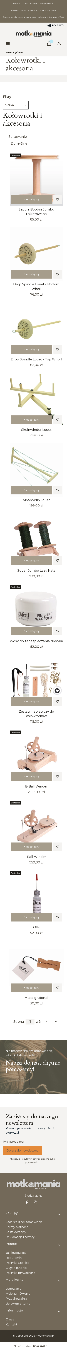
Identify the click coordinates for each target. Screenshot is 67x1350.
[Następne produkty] (46, 1021)
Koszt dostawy (16, 1232)
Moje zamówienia (18, 1293)
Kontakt (11, 1324)
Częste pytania (16, 1268)
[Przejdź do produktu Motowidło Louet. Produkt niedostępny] (36, 470)
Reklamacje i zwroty (20, 1237)
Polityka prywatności (21, 1273)
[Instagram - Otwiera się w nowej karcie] (35, 1202)
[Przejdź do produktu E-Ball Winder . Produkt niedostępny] (36, 756)
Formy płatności (17, 1227)
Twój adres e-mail (13, 1141)
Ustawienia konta (18, 1303)
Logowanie (13, 1288)
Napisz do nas (16, 1081)
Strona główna (14, 52)
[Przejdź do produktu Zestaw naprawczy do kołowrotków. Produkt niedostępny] (36, 681)
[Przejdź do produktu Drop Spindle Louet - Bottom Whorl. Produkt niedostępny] (36, 254)
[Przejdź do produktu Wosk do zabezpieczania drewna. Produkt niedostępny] (36, 611)
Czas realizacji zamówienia (24, 1222)
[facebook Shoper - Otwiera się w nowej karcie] (27, 1202)
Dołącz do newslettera (23, 1150)
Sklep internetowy (29, 1346)
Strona (18, 1021)
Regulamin (14, 1258)
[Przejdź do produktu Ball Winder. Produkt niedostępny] (36, 826)
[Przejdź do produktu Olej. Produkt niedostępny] (36, 897)
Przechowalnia (16, 1298)
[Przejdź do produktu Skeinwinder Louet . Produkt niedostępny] (36, 399)
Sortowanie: (18, 136)
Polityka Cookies (17, 1263)
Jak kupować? (16, 1253)
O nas (10, 1319)
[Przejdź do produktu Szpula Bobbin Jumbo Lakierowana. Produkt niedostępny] (36, 179)
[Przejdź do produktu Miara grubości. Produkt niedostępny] (36, 967)
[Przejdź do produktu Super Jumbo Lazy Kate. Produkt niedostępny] (36, 540)
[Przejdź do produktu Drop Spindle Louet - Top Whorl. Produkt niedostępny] (36, 329)
